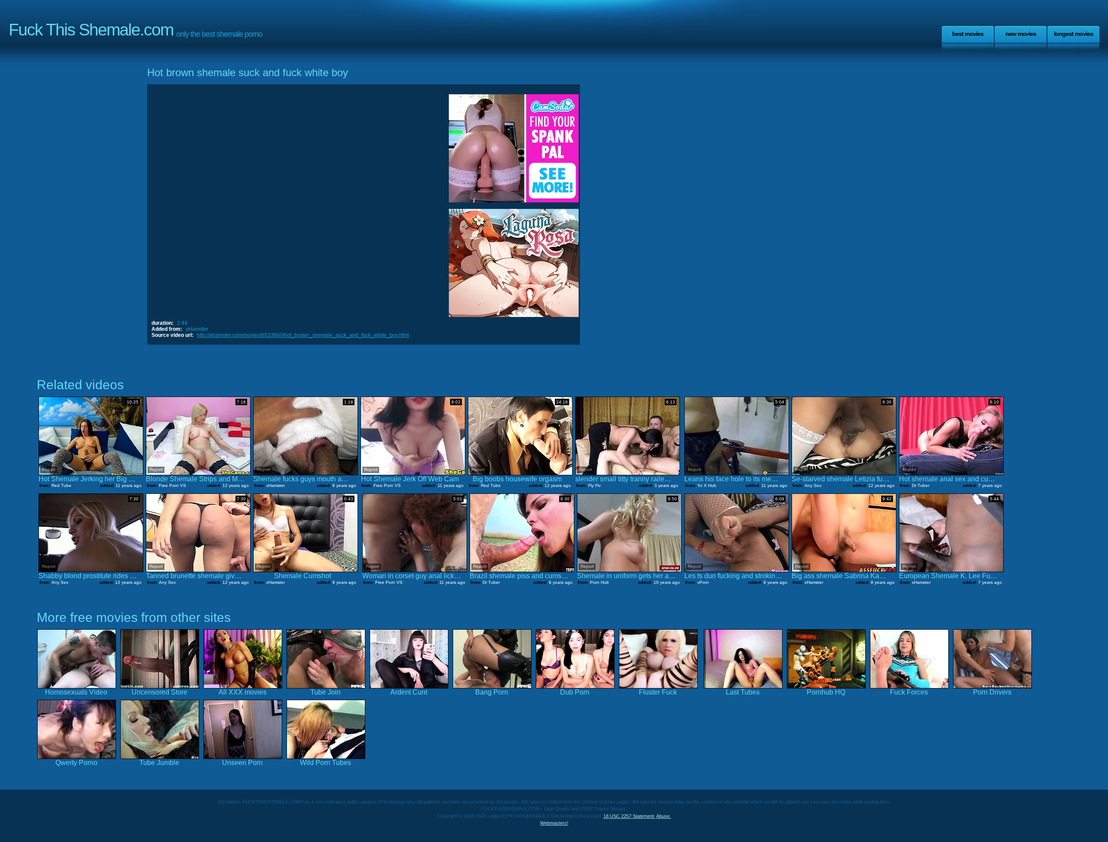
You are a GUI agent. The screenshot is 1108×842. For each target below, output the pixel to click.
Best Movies (967, 33)
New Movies (1020, 33)
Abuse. (663, 816)
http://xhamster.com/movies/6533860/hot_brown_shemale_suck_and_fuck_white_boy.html (303, 335)
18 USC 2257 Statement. (629, 816)
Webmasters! (554, 823)
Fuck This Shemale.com (91, 29)
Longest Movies (1073, 33)
